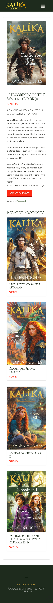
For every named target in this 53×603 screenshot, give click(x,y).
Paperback (21, 201)
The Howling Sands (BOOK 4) (24, 286)
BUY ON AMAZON (20, 193)
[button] (43, 6)
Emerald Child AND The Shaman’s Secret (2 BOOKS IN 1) (25, 539)
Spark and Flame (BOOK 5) (22, 370)
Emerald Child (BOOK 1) (26, 455)
